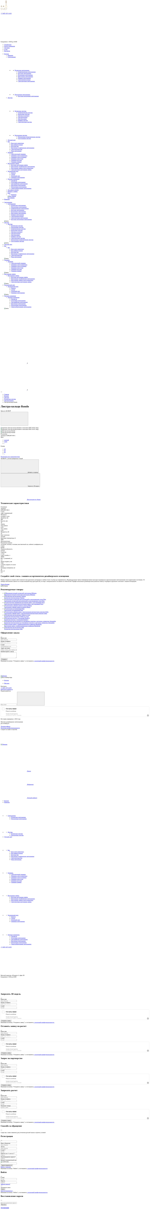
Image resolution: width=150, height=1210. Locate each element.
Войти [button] (3, 1189)
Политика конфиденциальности (10, 728)
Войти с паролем (6, 1167)
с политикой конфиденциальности (44, 661)
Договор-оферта (5, 726)
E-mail (2, 1177)
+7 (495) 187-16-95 (6, 688)
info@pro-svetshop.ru (7, 689)
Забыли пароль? (5, 1184)
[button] (4, 659)
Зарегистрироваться (6, 1191)
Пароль (3, 1181)
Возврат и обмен (13, 191)
